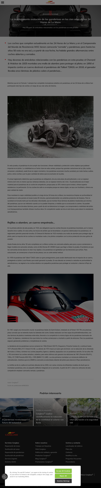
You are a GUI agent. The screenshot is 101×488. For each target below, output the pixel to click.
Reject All (63, 476)
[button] (4, 476)
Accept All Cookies (63, 471)
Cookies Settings (63, 481)
